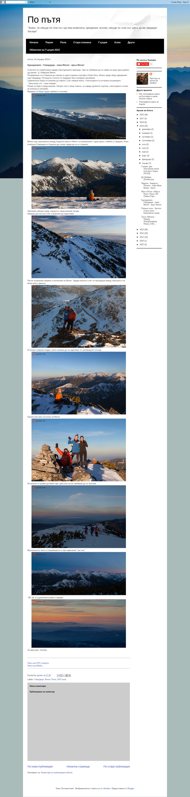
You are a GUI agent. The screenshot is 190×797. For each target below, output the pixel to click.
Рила (63, 42)
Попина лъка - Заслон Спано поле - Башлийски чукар (151, 210)
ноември (146, 133)
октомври (146, 137)
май (144, 152)
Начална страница (78, 766)
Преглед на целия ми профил (155, 80)
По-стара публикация (116, 766)
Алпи (117, 42)
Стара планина (82, 42)
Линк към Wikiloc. (35, 666)
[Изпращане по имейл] (58, 675)
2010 (142, 241)
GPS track (61, 679)
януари (145, 163)
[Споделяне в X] (63, 675)
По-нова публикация (40, 766)
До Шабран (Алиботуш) (147, 178)
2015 (142, 122)
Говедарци (39, 679)
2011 (142, 237)
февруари (147, 159)
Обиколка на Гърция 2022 (45, 50)
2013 (142, 229)
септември (147, 140)
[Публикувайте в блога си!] (61, 675)
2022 (142, 115)
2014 (142, 126)
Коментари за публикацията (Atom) (56, 772)
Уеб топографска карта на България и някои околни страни (149, 96)
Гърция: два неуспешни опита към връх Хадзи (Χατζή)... (150, 170)
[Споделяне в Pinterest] (69, 675)
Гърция (102, 42)
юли (144, 144)
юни (144, 148)
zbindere (106, 788)
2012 (142, 233)
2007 (142, 244)
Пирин (49, 42)
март (144, 156)
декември (146, 129)
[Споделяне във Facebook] (66, 675)
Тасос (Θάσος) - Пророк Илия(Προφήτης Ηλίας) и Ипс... (149, 220)
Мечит (47, 679)
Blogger (131, 788)
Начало (34, 42)
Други (131, 42)
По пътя (43, 20)
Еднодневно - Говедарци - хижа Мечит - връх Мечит (151, 202)
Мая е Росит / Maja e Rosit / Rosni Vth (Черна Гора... (150, 193)
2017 (142, 118)
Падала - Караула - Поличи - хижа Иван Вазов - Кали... (151, 185)
